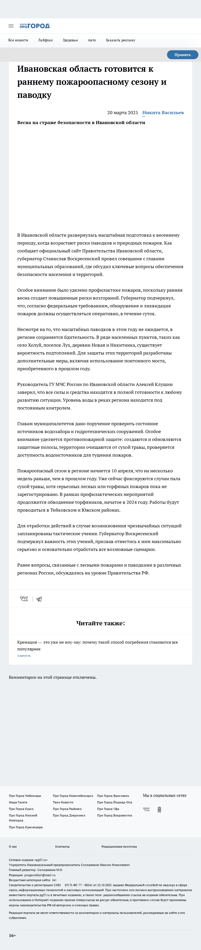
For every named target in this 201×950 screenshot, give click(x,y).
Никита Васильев (163, 112)
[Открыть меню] (11, 26)
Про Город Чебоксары (25, 796)
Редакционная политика (119, 846)
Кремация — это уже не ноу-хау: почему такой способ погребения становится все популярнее (97, 648)
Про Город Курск (21, 809)
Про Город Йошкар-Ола (114, 802)
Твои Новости (63, 802)
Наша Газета (18, 802)
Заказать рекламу (120, 40)
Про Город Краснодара (26, 827)
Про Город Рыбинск (67, 809)
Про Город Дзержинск (69, 815)
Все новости (18, 40)
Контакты (62, 846)
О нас (13, 846)
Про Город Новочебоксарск (73, 796)
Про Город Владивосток (114, 815)
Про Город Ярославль (113, 796)
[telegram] (41, 599)
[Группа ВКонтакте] (146, 809)
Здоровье (70, 40)
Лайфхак (45, 40)
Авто (92, 40)
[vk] (24, 599)
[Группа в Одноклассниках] (159, 809)
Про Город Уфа (108, 809)
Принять (183, 54)
